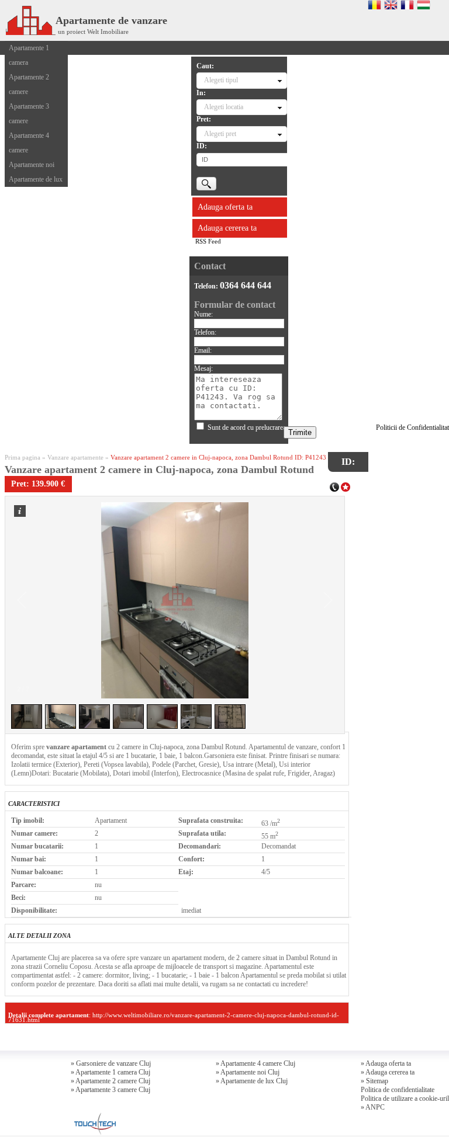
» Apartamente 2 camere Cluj (110, 1081)
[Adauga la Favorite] (345, 485)
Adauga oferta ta (225, 207)
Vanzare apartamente (75, 457)
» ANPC (373, 1107)
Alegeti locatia (223, 107)
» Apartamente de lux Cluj (252, 1081)
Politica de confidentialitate (397, 1090)
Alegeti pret (220, 134)
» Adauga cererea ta (388, 1072)
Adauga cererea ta (227, 228)
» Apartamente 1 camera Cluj (110, 1072)
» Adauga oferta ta (386, 1063)
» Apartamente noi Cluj (247, 1072)
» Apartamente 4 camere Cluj (255, 1063)
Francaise (407, 4)
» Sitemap (374, 1081)
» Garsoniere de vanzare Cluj (111, 1063)
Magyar (423, 4)
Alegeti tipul (221, 80)
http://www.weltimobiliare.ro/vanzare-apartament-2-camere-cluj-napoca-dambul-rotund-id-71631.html (173, 1017)
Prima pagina (22, 457)
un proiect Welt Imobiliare (93, 31)
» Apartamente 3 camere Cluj (110, 1090)
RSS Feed (208, 241)
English (391, 4)
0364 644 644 (245, 285)
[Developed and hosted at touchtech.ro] (93, 1116)
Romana (374, 4)
